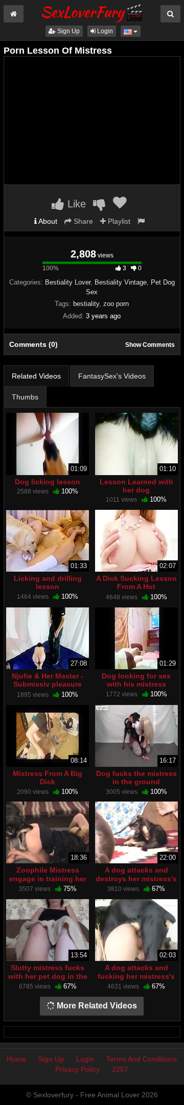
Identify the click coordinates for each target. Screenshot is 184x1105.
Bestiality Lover (67, 282)
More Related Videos (96, 1005)
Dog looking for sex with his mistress (136, 680)
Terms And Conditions (141, 1059)
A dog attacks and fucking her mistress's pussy (136, 975)
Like (75, 203)
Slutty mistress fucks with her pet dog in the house (47, 975)
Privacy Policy (77, 1069)
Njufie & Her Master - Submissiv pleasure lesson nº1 (47, 684)
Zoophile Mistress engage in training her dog (47, 878)
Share (82, 221)
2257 (120, 1069)
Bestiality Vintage (121, 282)
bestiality (86, 304)
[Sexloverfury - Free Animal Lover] (92, 12)
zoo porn (116, 304)
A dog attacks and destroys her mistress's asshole (136, 878)
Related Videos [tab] (36, 376)
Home (16, 1059)
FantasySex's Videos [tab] (112, 376)
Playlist (118, 221)
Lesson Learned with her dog (136, 486)
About (47, 221)
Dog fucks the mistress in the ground (136, 777)
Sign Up (68, 31)
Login (104, 31)
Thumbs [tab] (25, 397)
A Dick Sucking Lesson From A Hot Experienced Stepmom (136, 586)
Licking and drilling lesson (48, 582)
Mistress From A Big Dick (47, 777)
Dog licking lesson (47, 482)
